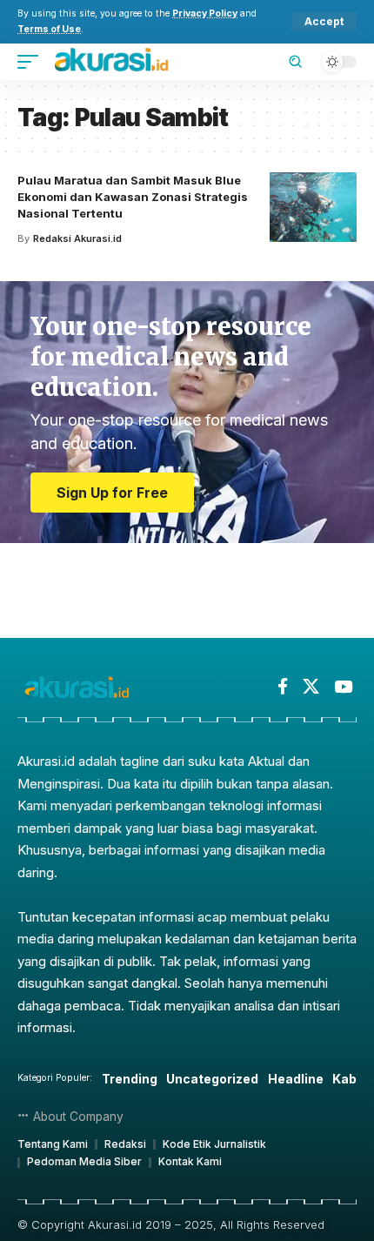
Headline (296, 1078)
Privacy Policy (204, 13)
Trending (129, 1078)
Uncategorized (212, 1078)
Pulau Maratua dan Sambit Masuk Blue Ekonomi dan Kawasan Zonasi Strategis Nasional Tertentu (132, 196)
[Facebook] (282, 687)
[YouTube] (343, 687)
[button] (324, 21)
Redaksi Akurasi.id (77, 238)
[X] (311, 687)
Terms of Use (49, 29)
